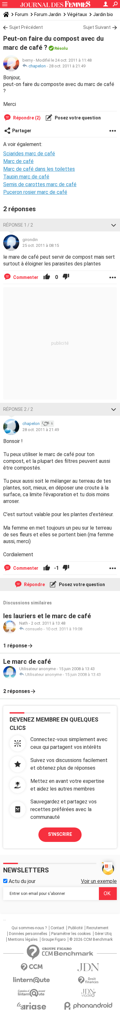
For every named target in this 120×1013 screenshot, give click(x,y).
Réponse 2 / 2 (18, 409)
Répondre (34, 584)
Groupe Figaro (54, 939)
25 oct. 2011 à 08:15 (40, 245)
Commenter (25, 277)
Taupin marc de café (26, 177)
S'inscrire (60, 834)
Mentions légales (23, 939)
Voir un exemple (99, 881)
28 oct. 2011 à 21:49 (67, 66)
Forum (21, 14)
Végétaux (77, 14)
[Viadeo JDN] (88, 993)
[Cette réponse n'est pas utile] (66, 277)
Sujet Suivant (97, 27)
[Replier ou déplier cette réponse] (113, 225)
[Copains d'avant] (31, 993)
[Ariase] (31, 1005)
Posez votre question (77, 117)
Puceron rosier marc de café (35, 192)
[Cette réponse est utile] (47, 277)
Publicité (75, 928)
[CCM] (31, 967)
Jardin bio (103, 14)
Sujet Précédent (26, 27)
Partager (21, 130)
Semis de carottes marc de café (39, 184)
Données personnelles (28, 933)
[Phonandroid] (88, 1006)
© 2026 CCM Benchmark (91, 939)
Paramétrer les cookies (71, 933)
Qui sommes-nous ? (29, 928)
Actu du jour (21, 881)
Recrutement (97, 928)
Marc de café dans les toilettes (39, 169)
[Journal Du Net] (88, 967)
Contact (57, 928)
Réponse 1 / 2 (18, 225)
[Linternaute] (31, 980)
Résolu (61, 48)
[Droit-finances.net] (88, 980)
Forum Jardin (47, 14)
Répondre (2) (26, 117)
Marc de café (18, 161)
